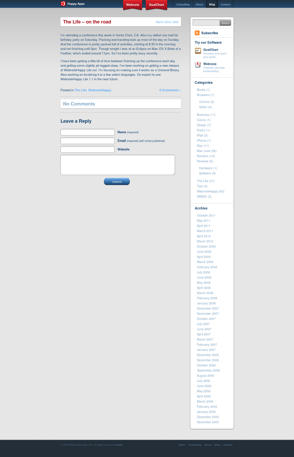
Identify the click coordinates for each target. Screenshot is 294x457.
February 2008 (207, 298)
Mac (200, 145)
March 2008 (205, 293)
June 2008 (204, 277)
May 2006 (203, 391)
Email (141, 140)
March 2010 (205, 241)
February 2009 (207, 267)
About (199, 4)
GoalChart (156, 4)
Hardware (205, 168)
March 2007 (205, 339)
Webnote (132, 4)
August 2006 (205, 375)
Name (128, 132)
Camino (204, 101)
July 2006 (203, 380)
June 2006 (204, 386)
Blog (212, 4)
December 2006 (208, 355)
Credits (119, 444)
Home (182, 444)
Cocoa (201, 120)
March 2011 (205, 231)
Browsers (203, 95)
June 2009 (204, 251)
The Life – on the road (87, 21)
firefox (201, 130)
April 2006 (204, 396)
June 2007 (204, 329)
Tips (200, 186)
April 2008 (204, 287)
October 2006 (206, 365)
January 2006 (206, 411)
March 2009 (205, 262)
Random (203, 156)
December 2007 (208, 308)
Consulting (182, 4)
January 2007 (206, 349)
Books (201, 89)
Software (205, 173)
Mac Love (203, 151)
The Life (80, 90)
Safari (203, 107)
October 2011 (206, 215)
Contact (226, 4)
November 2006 (208, 360)
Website (124, 149)
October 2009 (206, 246)
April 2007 (204, 334)
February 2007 (207, 344)
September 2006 (208, 370)
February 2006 (207, 406)
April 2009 (204, 256)
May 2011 (203, 220)
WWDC (202, 196)
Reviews (202, 161)
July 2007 (203, 324)
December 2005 (208, 417)
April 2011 (204, 225)
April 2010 (204, 236)
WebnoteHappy (99, 90)
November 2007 (208, 313)
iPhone (201, 140)
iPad (200, 135)
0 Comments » (170, 90)
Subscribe (209, 32)
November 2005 (208, 422)
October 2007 (206, 318)
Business (203, 114)
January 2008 (206, 303)
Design (201, 125)
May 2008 (203, 282)
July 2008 (203, 272)
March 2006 (205, 401)
